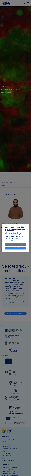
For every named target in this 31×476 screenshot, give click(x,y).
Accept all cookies (15, 248)
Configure (15, 244)
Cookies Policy (9, 240)
